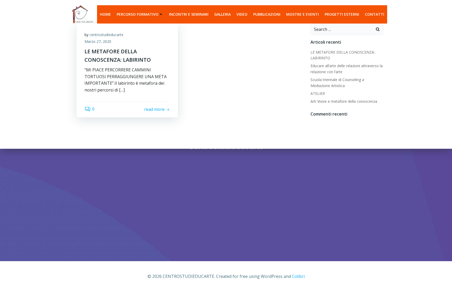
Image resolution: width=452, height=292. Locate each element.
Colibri (298, 276)
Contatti (374, 14)
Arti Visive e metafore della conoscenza (343, 101)
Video (241, 14)
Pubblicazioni (266, 14)
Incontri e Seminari (188, 14)
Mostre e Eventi (302, 14)
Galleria (222, 14)
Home (105, 14)
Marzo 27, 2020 (97, 41)
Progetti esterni (342, 14)
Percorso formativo (138, 14)
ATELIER (317, 93)
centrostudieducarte (106, 34)
